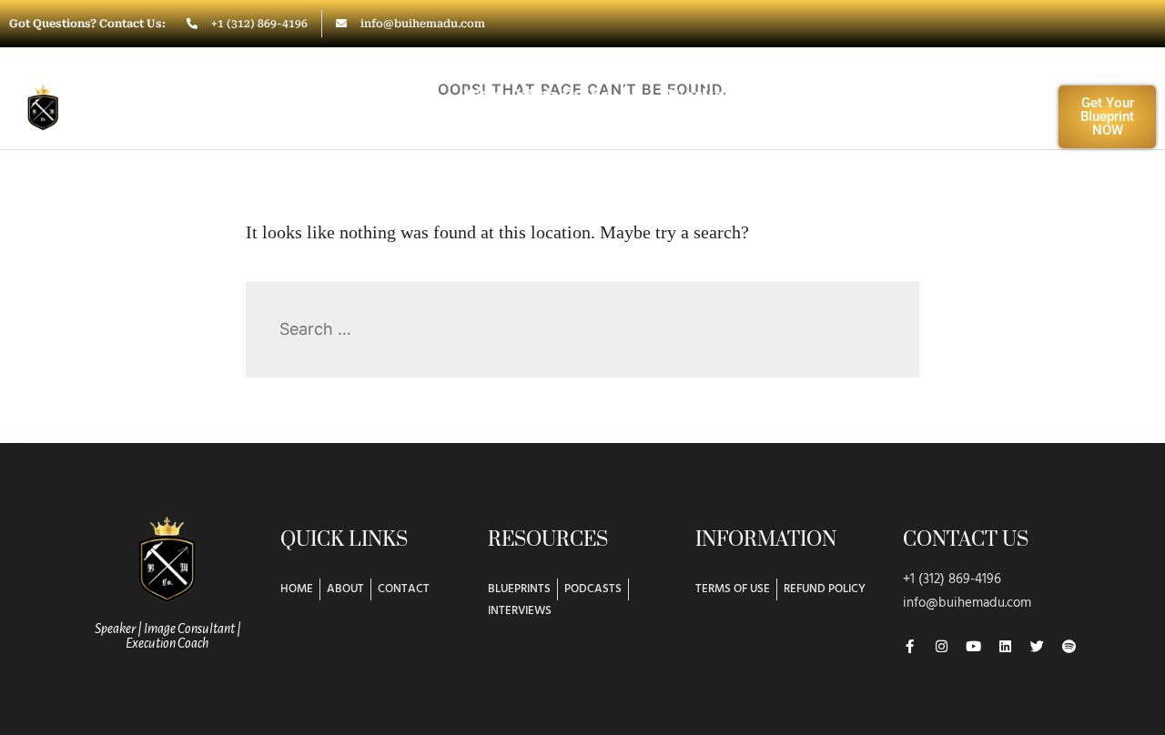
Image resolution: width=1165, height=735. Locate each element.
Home (293, 95)
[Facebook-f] (910, 646)
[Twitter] (1037, 646)
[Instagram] (941, 646)
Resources (932, 95)
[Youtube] (973, 646)
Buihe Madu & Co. (136, 104)
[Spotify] (1069, 646)
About (382, 95)
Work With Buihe (537, 95)
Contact (623, 136)
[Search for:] (582, 328)
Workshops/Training (759, 95)
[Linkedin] (1005, 646)
